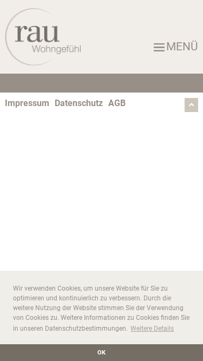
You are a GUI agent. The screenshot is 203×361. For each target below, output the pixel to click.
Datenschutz (79, 103)
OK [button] (101, 352)
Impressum (27, 103)
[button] (101, 46)
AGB (117, 103)
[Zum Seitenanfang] (191, 109)
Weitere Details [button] (152, 328)
